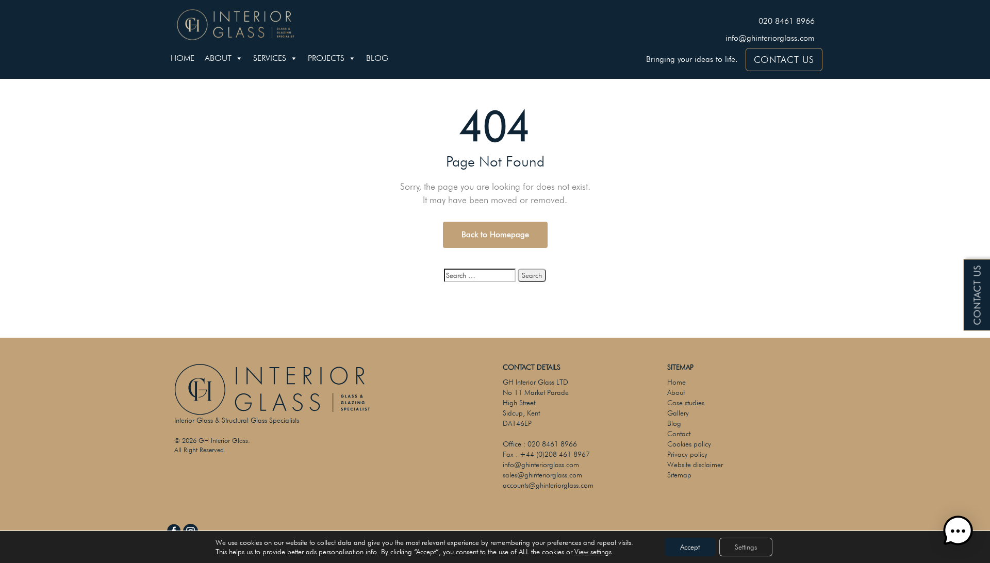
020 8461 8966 (786, 21)
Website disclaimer (695, 464)
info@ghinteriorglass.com (770, 38)
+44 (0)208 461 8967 (555, 454)
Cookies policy (689, 444)
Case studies (685, 403)
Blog (377, 58)
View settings (593, 552)
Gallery (678, 413)
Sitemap (679, 475)
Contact (678, 433)
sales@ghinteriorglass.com (542, 475)
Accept (690, 547)
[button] (958, 531)
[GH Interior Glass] (235, 23)
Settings (746, 547)
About (218, 58)
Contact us (977, 295)
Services (269, 58)
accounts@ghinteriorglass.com (548, 485)
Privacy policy (687, 454)
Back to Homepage (495, 234)
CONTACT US (784, 59)
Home (182, 58)
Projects (326, 58)
